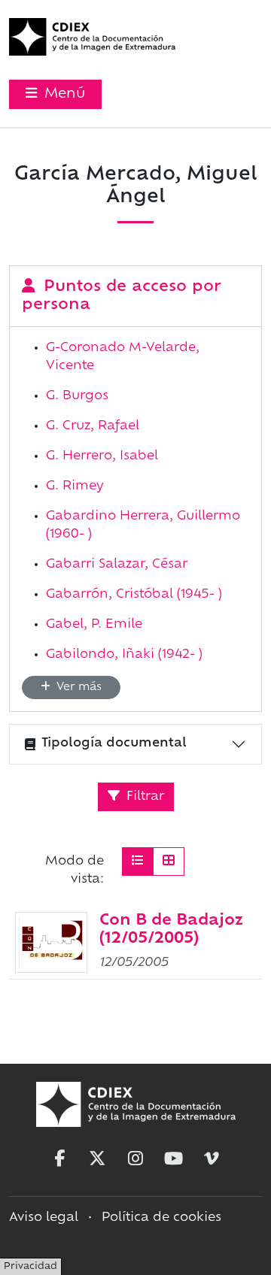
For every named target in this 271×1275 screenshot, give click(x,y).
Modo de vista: (74, 871)
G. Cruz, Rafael (92, 426)
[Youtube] (173, 1158)
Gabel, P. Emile (94, 625)
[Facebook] (59, 1158)
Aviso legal (43, 1218)
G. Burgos (77, 396)
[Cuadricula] (168, 861)
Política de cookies (161, 1218)
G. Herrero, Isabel (102, 456)
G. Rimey (75, 486)
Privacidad (30, 1266)
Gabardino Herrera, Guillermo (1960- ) (143, 525)
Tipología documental (114, 743)
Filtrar (143, 797)
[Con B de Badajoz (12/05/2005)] (51, 942)
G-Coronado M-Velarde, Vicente (122, 357)
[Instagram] (135, 1158)
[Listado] (138, 861)
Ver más (77, 687)
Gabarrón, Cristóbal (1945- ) (134, 595)
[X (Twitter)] (97, 1158)
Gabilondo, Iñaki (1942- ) (124, 655)
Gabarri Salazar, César (116, 565)
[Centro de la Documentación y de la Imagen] (92, 37)
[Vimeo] (211, 1158)
